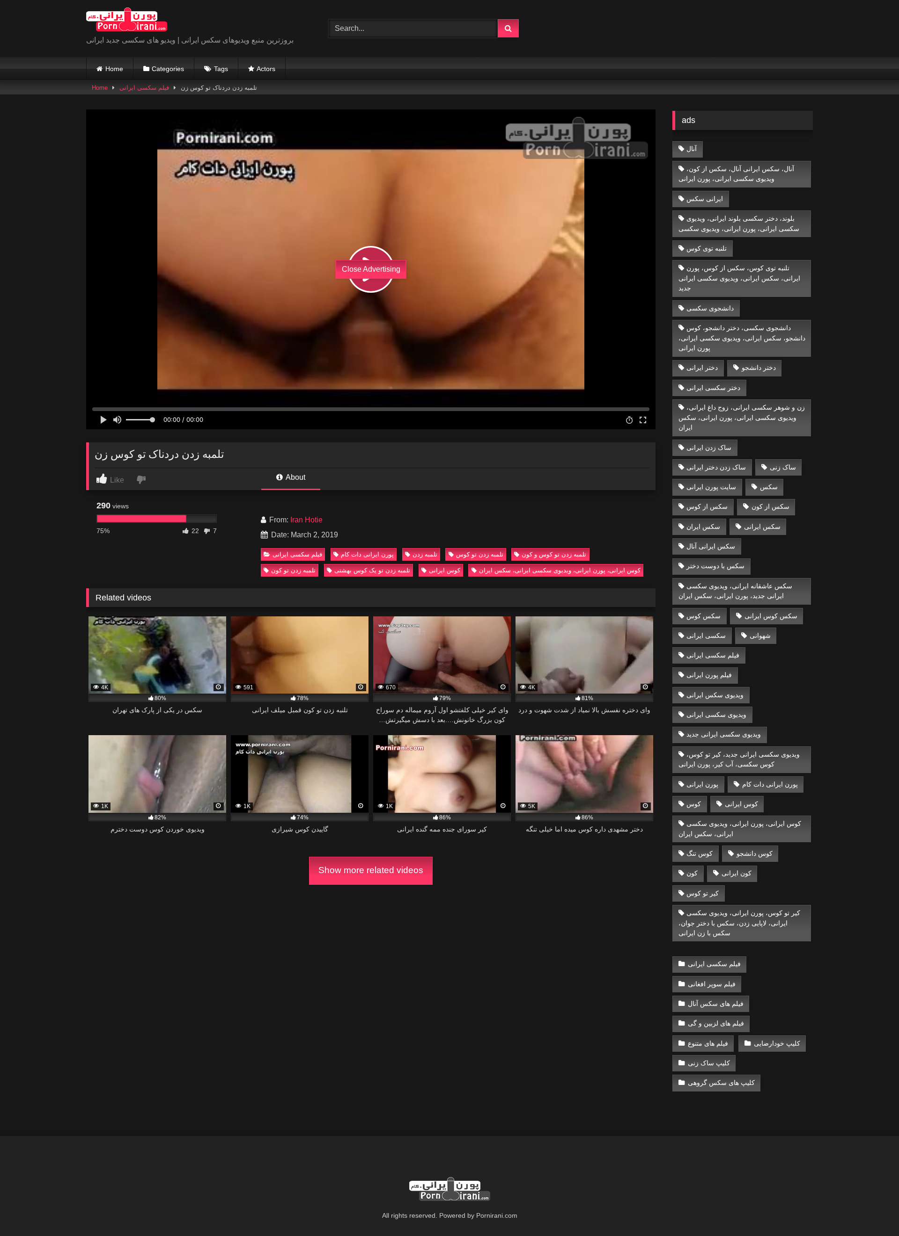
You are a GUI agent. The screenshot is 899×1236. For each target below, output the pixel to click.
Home (114, 68)
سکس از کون (770, 506)
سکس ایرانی (762, 526)
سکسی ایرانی (706, 635)
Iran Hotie (306, 520)
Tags (221, 68)
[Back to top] (870, 1208)
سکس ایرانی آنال (710, 546)
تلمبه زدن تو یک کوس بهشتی (372, 570)
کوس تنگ (699, 853)
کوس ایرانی (444, 570)
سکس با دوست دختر (715, 566)
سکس (769, 487)
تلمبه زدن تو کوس (479, 554)
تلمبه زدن (425, 554)
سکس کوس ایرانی (770, 616)
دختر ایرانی (702, 367)
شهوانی (760, 635)
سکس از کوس (707, 506)
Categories (168, 68)
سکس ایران (703, 526)
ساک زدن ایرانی (708, 447)
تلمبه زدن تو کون (293, 570)
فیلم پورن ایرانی (709, 675)
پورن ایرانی (702, 784)
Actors (266, 68)
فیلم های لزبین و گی (716, 1023)
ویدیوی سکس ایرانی (715, 695)
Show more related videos (370, 870)
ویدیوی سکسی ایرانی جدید (723, 734)
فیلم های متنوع (708, 1043)
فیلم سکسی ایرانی (144, 87)
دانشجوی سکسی (710, 308)
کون (692, 873)
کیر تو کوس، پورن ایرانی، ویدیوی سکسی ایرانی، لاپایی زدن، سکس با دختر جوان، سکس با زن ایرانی (739, 923)
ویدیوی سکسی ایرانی (716, 714)
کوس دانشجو (755, 853)
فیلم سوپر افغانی (712, 984)
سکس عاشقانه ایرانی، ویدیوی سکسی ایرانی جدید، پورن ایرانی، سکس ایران (735, 591)
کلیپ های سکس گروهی (721, 1082)
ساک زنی (783, 467)
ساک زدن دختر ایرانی (716, 467)
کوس (693, 804)
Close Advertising (371, 269)
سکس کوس (703, 616)
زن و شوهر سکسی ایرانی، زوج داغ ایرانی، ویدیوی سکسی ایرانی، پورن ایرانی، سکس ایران (741, 417)
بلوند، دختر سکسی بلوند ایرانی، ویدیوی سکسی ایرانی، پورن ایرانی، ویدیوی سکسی (738, 223)
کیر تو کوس (702, 893)
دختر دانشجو (759, 367)
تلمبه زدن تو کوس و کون (554, 554)
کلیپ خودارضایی (777, 1043)
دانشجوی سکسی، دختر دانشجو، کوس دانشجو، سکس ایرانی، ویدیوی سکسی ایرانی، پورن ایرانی (741, 338)
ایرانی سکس (704, 198)
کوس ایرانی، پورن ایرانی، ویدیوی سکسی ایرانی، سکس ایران (560, 570)
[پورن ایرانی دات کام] (126, 21)
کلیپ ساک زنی (709, 1063)
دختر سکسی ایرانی (713, 387)
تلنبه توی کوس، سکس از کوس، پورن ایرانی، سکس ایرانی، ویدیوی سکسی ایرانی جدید (739, 278)
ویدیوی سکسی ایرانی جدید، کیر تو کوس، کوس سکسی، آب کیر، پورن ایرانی (739, 759)
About (294, 477)
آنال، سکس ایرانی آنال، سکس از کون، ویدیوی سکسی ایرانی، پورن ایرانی (736, 174)
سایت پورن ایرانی (711, 487)
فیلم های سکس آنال (716, 1003)
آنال (691, 148)
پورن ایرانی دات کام (367, 554)
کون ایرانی (737, 873)
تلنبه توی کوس (706, 248)
